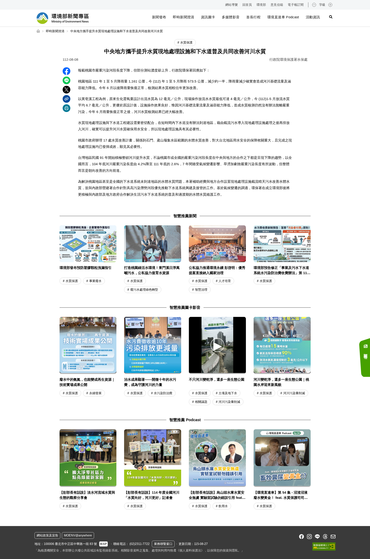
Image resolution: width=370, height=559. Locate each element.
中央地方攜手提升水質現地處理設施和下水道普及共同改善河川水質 (116, 31)
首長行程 (253, 17)
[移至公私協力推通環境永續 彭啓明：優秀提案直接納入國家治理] (217, 259)
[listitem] (301, 536)
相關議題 (201, 401)
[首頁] (39, 31)
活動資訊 (313, 17)
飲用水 (223, 506)
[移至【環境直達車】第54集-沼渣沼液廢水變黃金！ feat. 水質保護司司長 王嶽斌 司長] (282, 470)
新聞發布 (159, 17)
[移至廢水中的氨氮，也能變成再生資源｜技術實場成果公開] (88, 345)
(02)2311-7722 (140, 544)
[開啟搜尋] (330, 17)
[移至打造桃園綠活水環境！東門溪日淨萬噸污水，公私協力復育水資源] (152, 259)
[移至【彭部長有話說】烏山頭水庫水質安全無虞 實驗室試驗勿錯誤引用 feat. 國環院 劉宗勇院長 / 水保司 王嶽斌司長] (217, 470)
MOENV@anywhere (78, 535)
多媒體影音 (231, 17)
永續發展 (95, 393)
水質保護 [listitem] (186, 42)
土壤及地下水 (228, 393)
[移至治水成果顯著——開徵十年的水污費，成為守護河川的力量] (152, 345)
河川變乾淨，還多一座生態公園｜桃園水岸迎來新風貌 (281, 382)
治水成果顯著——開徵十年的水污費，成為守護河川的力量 (150, 382)
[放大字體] (330, 5)
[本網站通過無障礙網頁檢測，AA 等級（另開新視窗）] (324, 546)
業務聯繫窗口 (163, 544)
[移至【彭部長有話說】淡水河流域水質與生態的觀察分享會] (88, 470)
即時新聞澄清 (183, 17)
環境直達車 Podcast (283, 17)
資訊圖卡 (208, 17)
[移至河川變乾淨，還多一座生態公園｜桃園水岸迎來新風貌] (282, 345)
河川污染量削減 (229, 401)
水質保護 (72, 281)
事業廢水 (95, 281)
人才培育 (225, 281)
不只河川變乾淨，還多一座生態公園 (216, 379)
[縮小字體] (314, 5)
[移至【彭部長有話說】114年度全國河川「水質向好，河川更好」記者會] (152, 470)
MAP (103, 544)
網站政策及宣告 (47, 535)
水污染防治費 (163, 393)
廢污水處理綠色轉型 (144, 289)
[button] (217, 345)
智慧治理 (201, 289)
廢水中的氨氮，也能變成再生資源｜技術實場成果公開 (87, 382)
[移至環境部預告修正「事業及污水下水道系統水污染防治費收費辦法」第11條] (282, 259)
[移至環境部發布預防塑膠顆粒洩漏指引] (88, 259)
